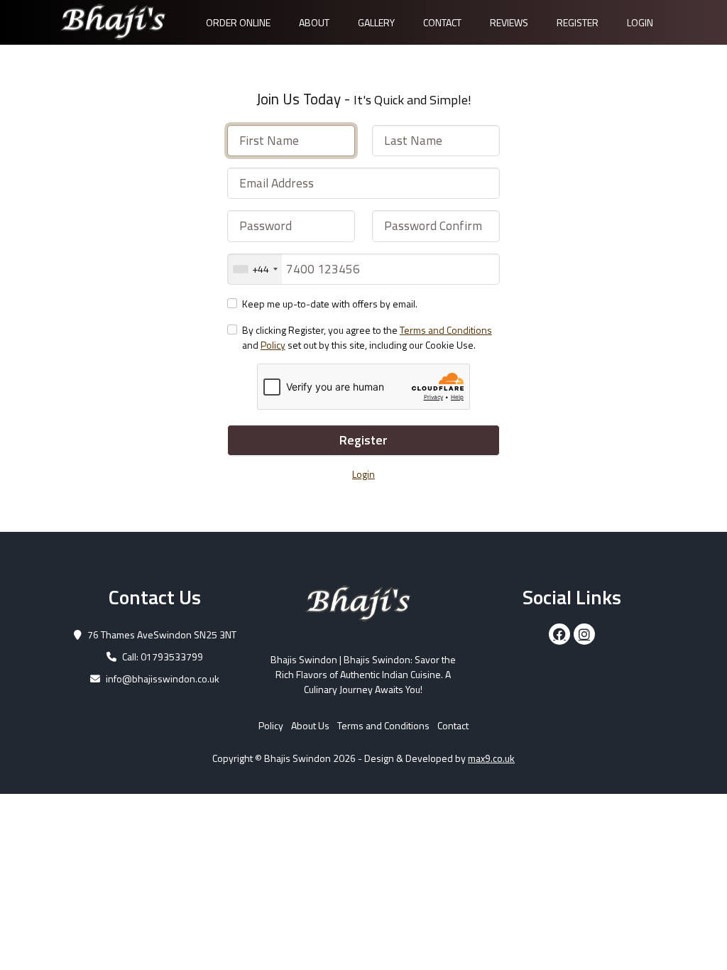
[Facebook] (559, 634)
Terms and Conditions (446, 329)
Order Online (238, 22)
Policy (273, 344)
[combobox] (255, 269)
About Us (310, 725)
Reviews (509, 22)
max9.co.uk (491, 758)
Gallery (376, 22)
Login (640, 22)
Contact (442, 22)
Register (577, 22)
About (314, 22)
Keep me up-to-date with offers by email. (329, 303)
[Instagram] (584, 634)
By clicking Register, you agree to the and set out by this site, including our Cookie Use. (367, 337)
